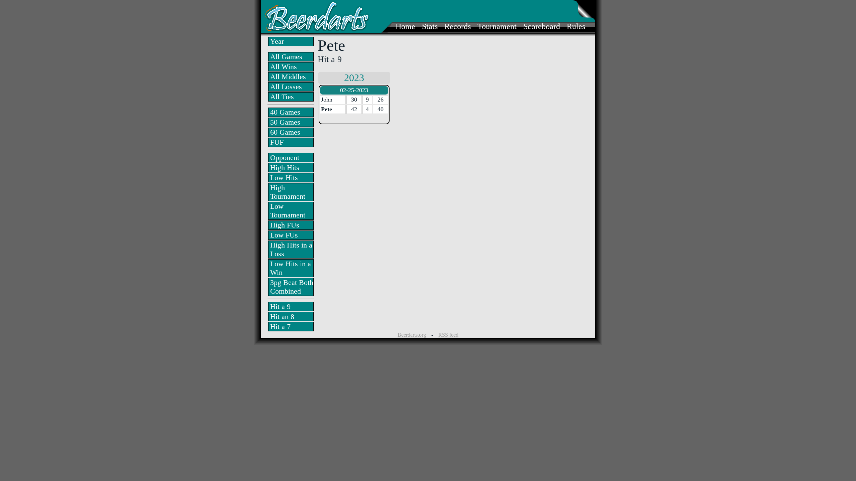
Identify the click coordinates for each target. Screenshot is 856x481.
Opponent (284, 157)
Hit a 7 (280, 326)
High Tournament (287, 191)
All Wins (283, 66)
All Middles (288, 76)
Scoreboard (541, 26)
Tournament (497, 26)
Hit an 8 (282, 316)
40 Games (285, 112)
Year (277, 41)
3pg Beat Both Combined (291, 286)
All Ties (282, 97)
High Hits (284, 167)
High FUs (284, 225)
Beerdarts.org (412, 335)
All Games (286, 56)
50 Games (285, 122)
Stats (430, 26)
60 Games (285, 132)
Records (457, 26)
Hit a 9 (280, 306)
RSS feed (448, 335)
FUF (277, 142)
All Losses (286, 87)
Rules (576, 26)
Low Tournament (287, 210)
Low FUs (284, 235)
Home (405, 26)
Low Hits (284, 177)
